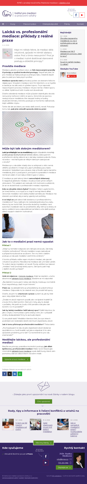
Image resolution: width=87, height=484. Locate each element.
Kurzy (12, 24)
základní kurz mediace (21, 278)
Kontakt (80, 24)
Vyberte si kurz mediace (15, 359)
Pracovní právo (29, 24)
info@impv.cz (62, 459)
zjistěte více (64, 3)
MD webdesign (57, 476)
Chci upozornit (43, 401)
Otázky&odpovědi (50, 24)
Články (67, 24)
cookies (21, 478)
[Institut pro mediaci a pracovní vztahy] (19, 13)
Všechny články (43, 442)
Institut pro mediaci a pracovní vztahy (3, 24)
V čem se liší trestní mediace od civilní (21, 426)
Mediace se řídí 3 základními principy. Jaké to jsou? (71, 53)
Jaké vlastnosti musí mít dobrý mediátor (47, 427)
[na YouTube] (82, 15)
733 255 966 (63, 463)
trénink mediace (26, 276)
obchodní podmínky (31, 478)
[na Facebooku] (76, 15)
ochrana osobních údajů (10, 478)
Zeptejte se (64, 467)
